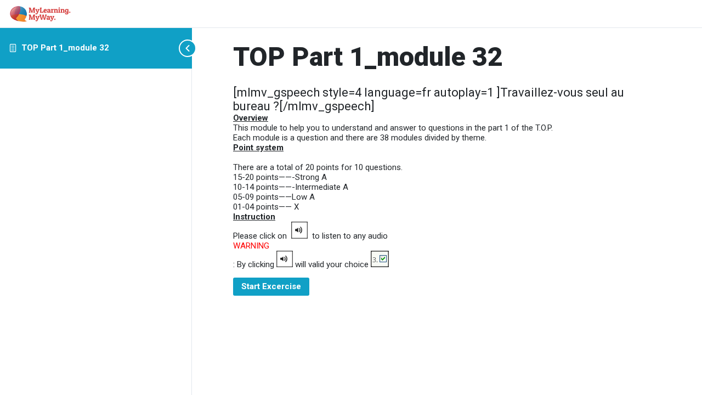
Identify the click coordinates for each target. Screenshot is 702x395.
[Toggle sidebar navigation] (188, 48)
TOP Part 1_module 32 (65, 48)
